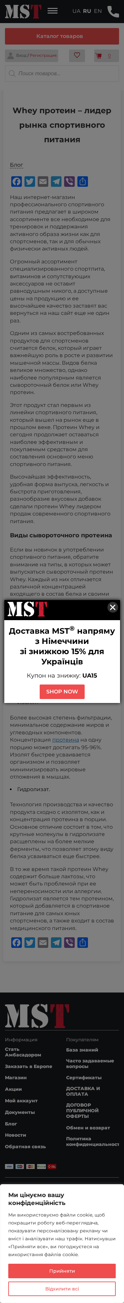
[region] (62, 1243)
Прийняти (62, 1271)
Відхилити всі (62, 1289)
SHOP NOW (62, 691)
